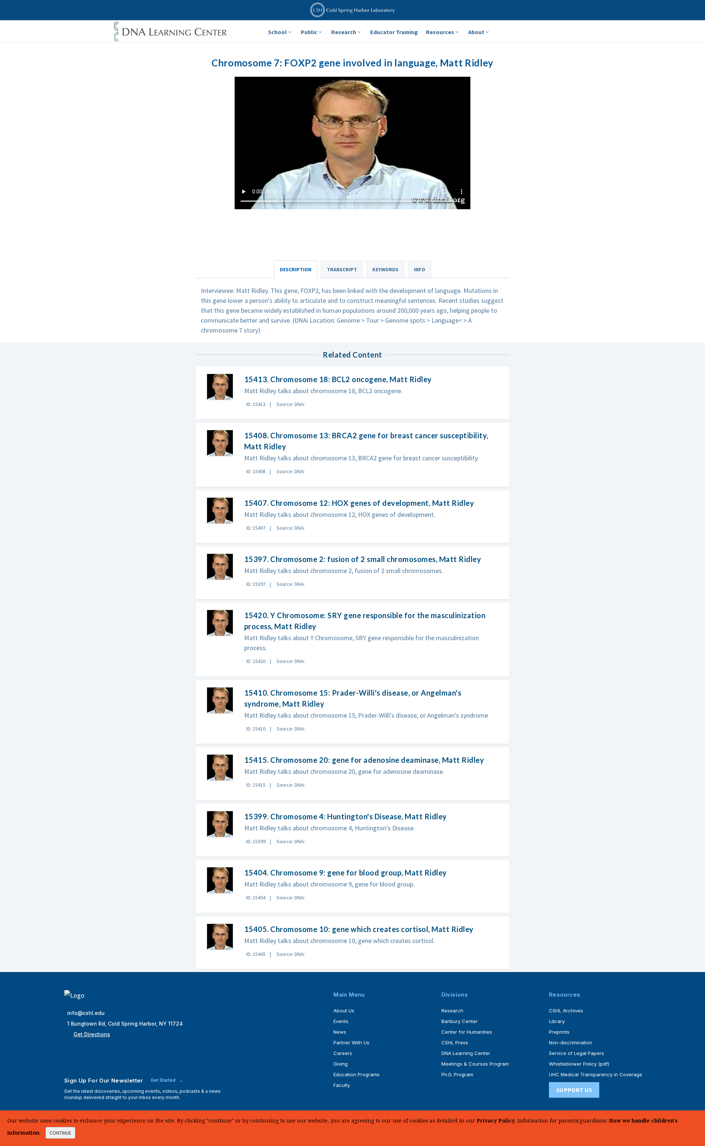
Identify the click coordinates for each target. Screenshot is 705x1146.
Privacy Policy (496, 1120)
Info (419, 269)
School (277, 32)
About (476, 32)
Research (343, 32)
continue (60, 1132)
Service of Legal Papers (576, 1053)
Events (340, 1021)
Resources (440, 32)
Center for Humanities (466, 1032)
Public (309, 32)
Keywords (385, 269)
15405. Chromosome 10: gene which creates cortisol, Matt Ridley (359, 929)
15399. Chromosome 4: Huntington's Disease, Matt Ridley (345, 816)
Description (295, 269)
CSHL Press (454, 1042)
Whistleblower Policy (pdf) (579, 1064)
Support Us (574, 1090)
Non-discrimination (570, 1042)
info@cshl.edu (86, 1013)
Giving (340, 1064)
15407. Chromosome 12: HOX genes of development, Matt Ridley (359, 502)
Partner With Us (351, 1042)
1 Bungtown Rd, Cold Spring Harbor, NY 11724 (125, 1023)
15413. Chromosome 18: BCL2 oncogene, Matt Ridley (338, 379)
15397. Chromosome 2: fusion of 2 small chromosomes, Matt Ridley (362, 559)
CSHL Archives (566, 1010)
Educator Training (394, 32)
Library (557, 1021)
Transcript (342, 269)
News (339, 1032)
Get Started (164, 1080)
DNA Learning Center (465, 1053)
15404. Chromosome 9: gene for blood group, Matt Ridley (345, 872)
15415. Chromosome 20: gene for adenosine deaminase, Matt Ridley (364, 759)
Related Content (352, 354)
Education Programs (356, 1074)
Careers (342, 1053)
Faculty (341, 1085)
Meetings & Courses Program (475, 1064)
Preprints (559, 1032)
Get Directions (91, 1034)
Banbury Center (459, 1021)
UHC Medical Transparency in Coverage (595, 1074)
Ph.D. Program (457, 1074)
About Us (343, 1010)
